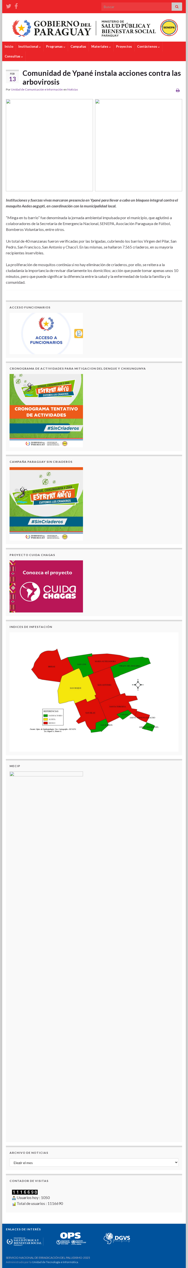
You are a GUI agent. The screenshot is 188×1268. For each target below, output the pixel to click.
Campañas (78, 46)
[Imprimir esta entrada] (178, 90)
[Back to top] (177, 1257)
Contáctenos (147, 46)
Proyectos (124, 46)
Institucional (28, 46)
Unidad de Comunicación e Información (37, 89)
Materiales (100, 46)
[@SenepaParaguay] (8, 5)
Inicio (9, 46)
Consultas (13, 56)
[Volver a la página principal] (94, 27)
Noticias (72, 89)
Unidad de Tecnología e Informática (55, 1262)
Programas (54, 46)
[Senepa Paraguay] (16, 5)
